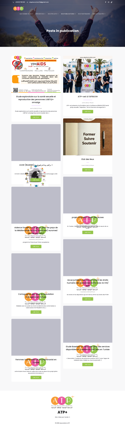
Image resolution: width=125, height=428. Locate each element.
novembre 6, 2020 (33, 171)
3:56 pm (92, 165)
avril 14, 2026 (33, 108)
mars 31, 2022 (85, 165)
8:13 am (41, 303)
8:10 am (41, 368)
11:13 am (40, 108)
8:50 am (41, 171)
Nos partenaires (84, 14)
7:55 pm (91, 102)
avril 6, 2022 (85, 102)
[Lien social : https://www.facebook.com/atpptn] (104, 2)
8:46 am (93, 223)
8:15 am (93, 292)
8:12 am (93, 355)
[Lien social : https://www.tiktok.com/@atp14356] (110, 2)
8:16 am (41, 239)
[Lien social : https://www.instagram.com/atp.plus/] (107, 2)
